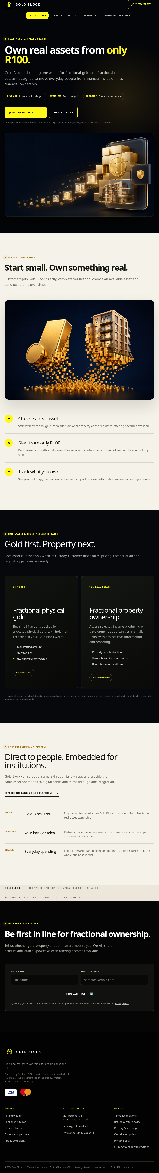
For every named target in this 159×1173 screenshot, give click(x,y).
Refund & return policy (127, 1122)
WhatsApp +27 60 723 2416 (78, 1132)
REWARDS (89, 15)
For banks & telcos (15, 1122)
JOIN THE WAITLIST (25, 112)
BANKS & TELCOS (65, 15)
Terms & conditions (125, 1115)
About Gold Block (15, 1140)
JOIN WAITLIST (141, 4)
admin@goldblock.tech (76, 1126)
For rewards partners (17, 1134)
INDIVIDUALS (37, 15)
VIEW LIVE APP (63, 112)
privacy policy (122, 1003)
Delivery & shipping (125, 1128)
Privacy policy (122, 1140)
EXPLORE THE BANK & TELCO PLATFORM (32, 792)
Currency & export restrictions (131, 1147)
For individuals (13, 1115)
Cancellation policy (125, 1134)
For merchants (13, 1128)
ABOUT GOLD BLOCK (117, 15)
